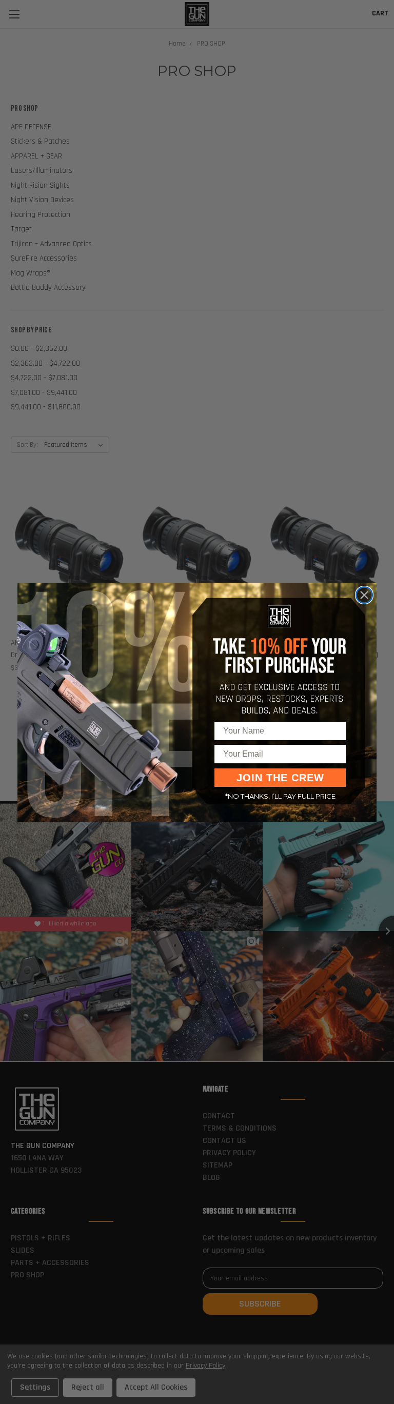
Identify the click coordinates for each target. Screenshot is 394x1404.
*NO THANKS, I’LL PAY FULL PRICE (280, 796)
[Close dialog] (364, 595)
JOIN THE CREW (280, 777)
